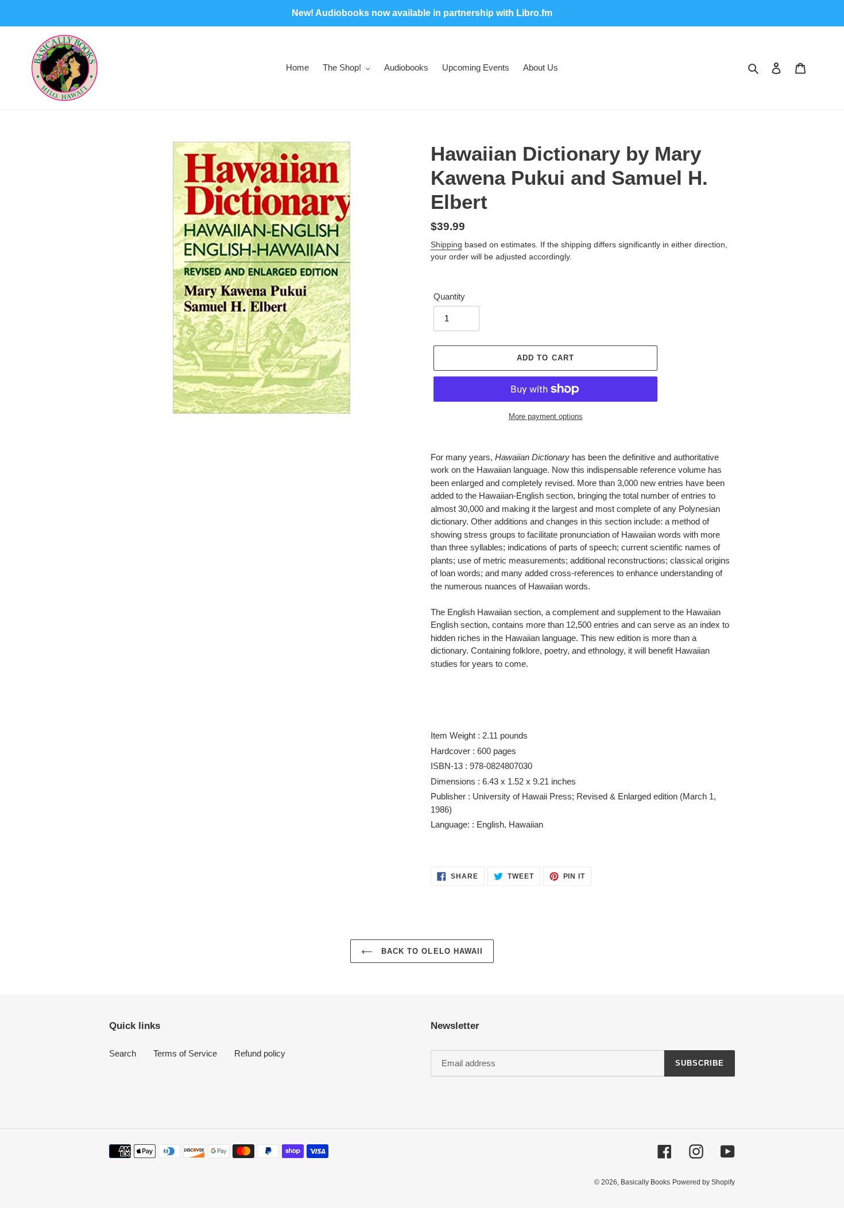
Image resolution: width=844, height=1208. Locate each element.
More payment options (546, 416)
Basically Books (645, 1182)
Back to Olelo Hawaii (430, 951)
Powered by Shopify (703, 1182)
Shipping (446, 244)
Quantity (449, 296)
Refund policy (259, 1053)
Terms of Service (185, 1053)
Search (122, 1053)
